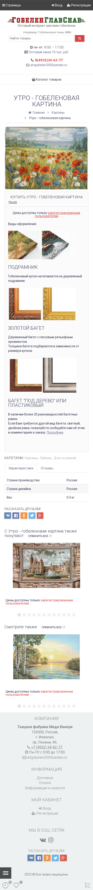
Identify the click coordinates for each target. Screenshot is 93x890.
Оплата (45, 783)
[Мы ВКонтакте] (43, 840)
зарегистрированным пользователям (57, 214)
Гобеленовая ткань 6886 (54, 32)
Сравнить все (38, 536)
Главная (38, 112)
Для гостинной (65, 458)
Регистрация (81, 5)
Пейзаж (45, 458)
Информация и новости (45, 788)
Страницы (13, 5)
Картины (58, 112)
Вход (58, 5)
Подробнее (55, 432)
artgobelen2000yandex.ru (48, 65)
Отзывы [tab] (47, 468)
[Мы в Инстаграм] (50, 840)
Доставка (45, 778)
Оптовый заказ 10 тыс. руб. (49, 52)
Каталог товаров (48, 79)
